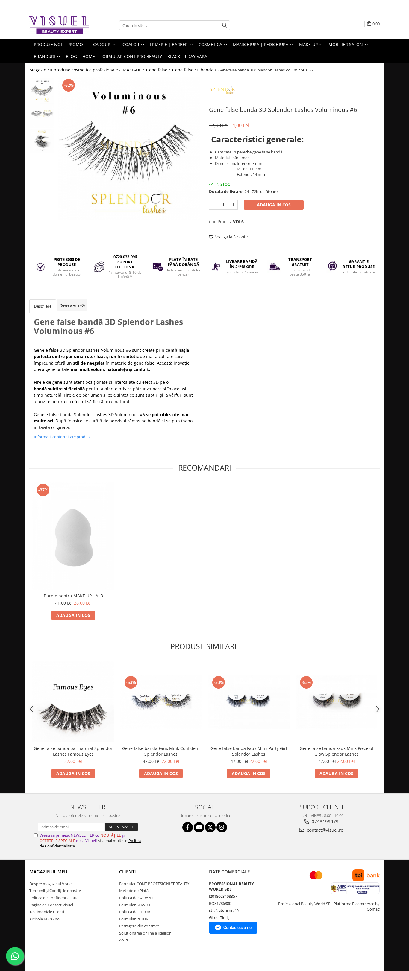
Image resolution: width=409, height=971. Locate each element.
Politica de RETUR (134, 911)
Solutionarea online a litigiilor (145, 933)
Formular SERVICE (135, 905)
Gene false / (158, 70)
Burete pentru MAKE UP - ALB (73, 596)
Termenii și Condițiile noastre (55, 890)
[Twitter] (210, 827)
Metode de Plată (134, 890)
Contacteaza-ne (237, 927)
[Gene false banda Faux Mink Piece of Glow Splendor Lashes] (336, 702)
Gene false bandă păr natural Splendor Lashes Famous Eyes (73, 751)
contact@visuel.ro (324, 830)
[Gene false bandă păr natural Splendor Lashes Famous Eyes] (73, 701)
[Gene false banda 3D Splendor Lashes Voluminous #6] (129, 148)
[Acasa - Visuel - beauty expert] (59, 25)
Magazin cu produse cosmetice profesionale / (75, 70)
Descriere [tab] (42, 306)
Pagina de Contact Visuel (51, 905)
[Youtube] (199, 827)
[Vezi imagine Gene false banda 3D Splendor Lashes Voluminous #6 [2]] (42, 141)
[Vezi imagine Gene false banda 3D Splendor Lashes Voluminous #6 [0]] (42, 90)
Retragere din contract (139, 926)
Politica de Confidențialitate (53, 897)
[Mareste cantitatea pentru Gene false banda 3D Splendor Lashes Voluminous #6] (233, 205)
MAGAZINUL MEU (48, 872)
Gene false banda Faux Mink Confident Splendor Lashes (161, 751)
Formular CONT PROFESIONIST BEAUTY (154, 883)
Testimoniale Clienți (46, 911)
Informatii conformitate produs (62, 436)
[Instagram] (221, 827)
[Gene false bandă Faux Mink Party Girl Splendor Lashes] (249, 702)
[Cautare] (224, 25)
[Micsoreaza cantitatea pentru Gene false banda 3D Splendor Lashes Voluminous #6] (213, 205)
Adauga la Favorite (230, 237)
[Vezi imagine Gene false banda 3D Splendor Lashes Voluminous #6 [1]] (42, 115)
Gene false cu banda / (194, 70)
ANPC (124, 940)
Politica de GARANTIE (138, 897)
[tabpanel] (129, 148)
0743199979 (324, 821)
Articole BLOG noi (44, 919)
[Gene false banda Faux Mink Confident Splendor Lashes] (161, 702)
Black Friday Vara (187, 56)
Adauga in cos (274, 205)
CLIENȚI (127, 872)
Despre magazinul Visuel (50, 883)
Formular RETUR (133, 919)
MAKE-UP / (134, 70)
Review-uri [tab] (72, 305)
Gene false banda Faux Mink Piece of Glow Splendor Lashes (336, 751)
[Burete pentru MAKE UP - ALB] (73, 536)
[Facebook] (187, 827)
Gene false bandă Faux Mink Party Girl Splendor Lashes (248, 751)
